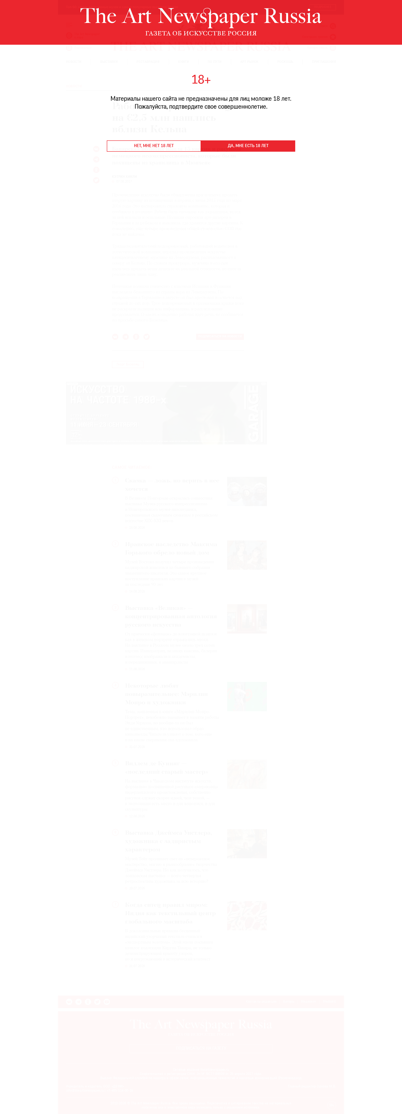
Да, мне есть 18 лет (248, 146)
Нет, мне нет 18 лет (154, 146)
